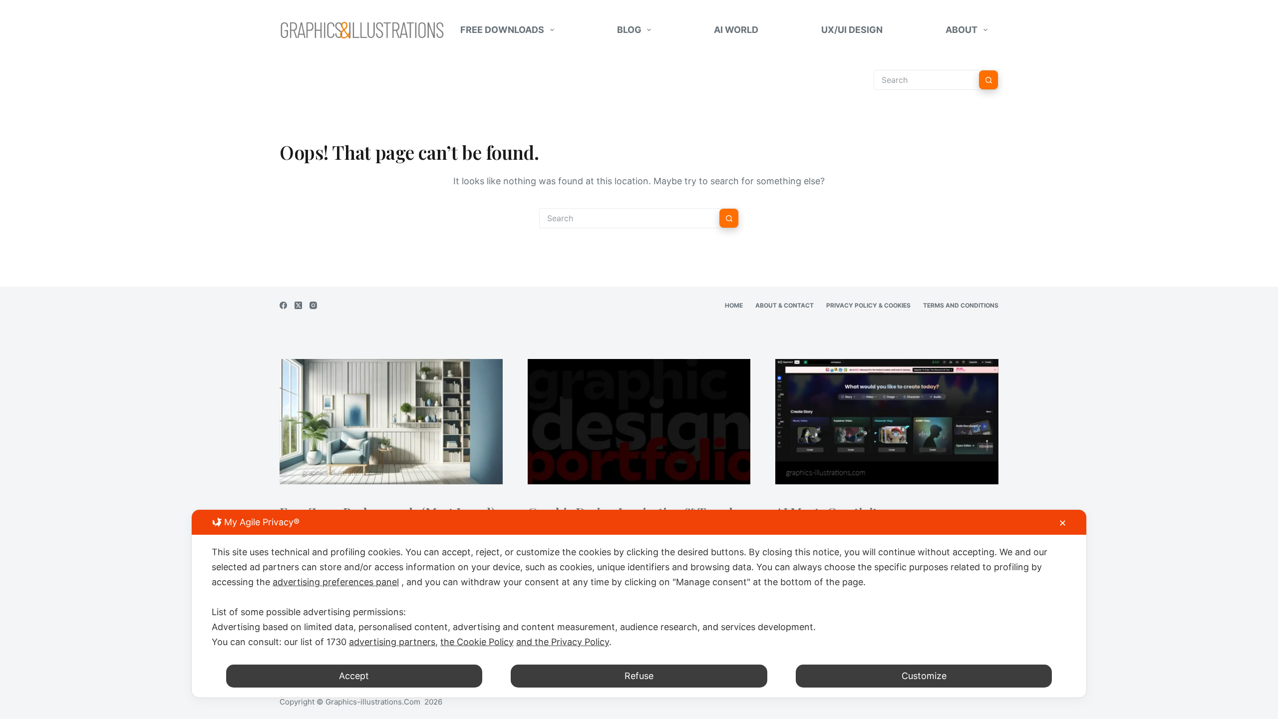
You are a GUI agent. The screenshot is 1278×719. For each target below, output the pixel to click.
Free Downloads (502, 29)
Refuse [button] (639, 676)
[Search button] (988, 79)
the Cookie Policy (477, 642)
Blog (629, 29)
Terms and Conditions (960, 305)
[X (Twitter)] (298, 305)
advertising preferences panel (336, 582)
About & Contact (784, 305)
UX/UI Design (852, 29)
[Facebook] (283, 305)
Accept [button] (354, 676)
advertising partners (392, 642)
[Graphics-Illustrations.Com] (362, 30)
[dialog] (639, 604)
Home (734, 305)
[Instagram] (313, 305)
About (961, 29)
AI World (736, 29)
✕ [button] (1062, 523)
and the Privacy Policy (562, 642)
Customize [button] (924, 676)
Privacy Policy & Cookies (868, 305)
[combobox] (629, 218)
